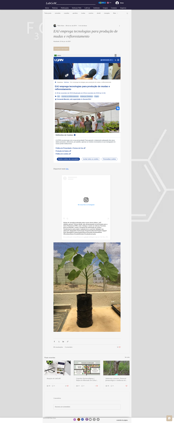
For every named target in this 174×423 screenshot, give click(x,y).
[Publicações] (78, 419)
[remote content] (87, 108)
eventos (91, 13)
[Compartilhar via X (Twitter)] (59, 341)
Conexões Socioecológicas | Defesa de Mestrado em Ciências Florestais (87, 379)
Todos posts (47, 13)
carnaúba (57, 13)
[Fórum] (82, 419)
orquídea (66, 13)
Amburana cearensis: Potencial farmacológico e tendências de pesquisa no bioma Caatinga (115, 379)
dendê (99, 13)
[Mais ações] (119, 26)
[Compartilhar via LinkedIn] (63, 341)
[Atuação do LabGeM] (57, 368)
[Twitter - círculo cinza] (98, 419)
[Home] (74, 419)
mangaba (107, 13)
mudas (83, 13)
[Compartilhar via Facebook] (54, 341)
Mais (114, 13)
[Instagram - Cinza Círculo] (94, 419)
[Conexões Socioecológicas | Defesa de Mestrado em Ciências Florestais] (87, 368)
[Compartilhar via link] (68, 341)
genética (75, 13)
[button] (96, 8)
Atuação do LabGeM (53, 378)
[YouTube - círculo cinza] (90, 419)
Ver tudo (127, 357)
